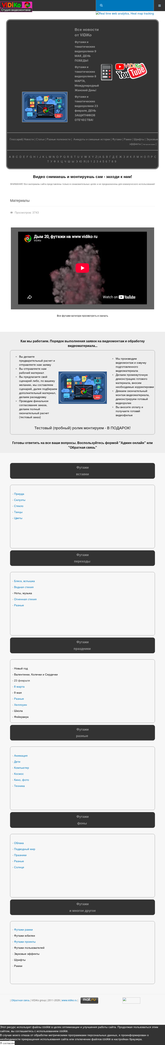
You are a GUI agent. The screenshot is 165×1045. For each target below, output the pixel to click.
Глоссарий (16, 139)
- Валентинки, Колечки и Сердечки (35, 674)
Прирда (19, 494)
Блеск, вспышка (24, 581)
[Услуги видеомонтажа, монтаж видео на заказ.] (16, 5)
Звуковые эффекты (26, 954)
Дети (17, 761)
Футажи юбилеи (24, 935)
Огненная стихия (25, 599)
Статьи (40, 139)
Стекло (18, 506)
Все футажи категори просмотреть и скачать (82, 315)
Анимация (21, 755)
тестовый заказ (30, 417)
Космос (19, 774)
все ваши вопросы (60, 442)
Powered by (52, 1015)
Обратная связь (82, 447)
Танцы (18, 512)
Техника (19, 786)
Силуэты (19, 500)
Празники (20, 855)
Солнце (19, 867)
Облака (19, 843)
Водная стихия (24, 587)
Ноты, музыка (23, 593)
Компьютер (21, 767)
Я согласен (7, 1043)
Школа (18, 711)
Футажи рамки (23, 929)
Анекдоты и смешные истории (91, 139)
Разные (19, 605)
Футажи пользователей (29, 948)
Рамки (127, 139)
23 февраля (22, 680)
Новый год (21, 668)
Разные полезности (58, 139)
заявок (91, 341)
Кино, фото (21, 780)
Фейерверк (21, 717)
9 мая (18, 692)
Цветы (18, 518)
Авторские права (149, 144)
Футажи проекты (25, 941)
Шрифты (139, 139)
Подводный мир (24, 849)
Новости (29, 139)
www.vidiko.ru (69, 1000)
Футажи (117, 139)
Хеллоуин (20, 705)
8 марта (19, 686)
